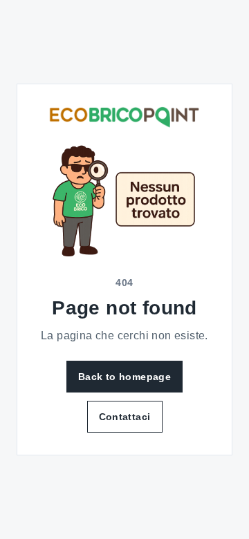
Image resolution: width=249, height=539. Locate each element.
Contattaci (125, 416)
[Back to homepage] (124, 117)
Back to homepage (124, 376)
